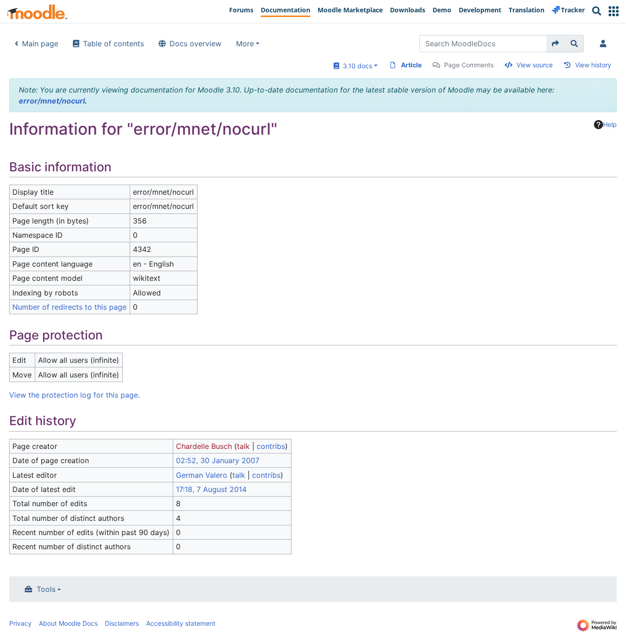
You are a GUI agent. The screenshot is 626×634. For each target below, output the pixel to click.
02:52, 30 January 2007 (217, 460)
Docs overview (195, 43)
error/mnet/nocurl (52, 100)
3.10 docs (355, 66)
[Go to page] (555, 43)
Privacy (20, 623)
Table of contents (113, 43)
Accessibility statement (180, 623)
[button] (613, 11)
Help (610, 124)
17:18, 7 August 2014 (211, 489)
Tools (46, 589)
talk (243, 446)
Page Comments (469, 65)
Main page (40, 43)
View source (534, 65)
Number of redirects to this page (69, 307)
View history (593, 65)
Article (411, 65)
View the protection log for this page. (74, 394)
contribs (271, 446)
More (245, 43)
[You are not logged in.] (605, 43)
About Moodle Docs (68, 623)
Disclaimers (122, 623)
